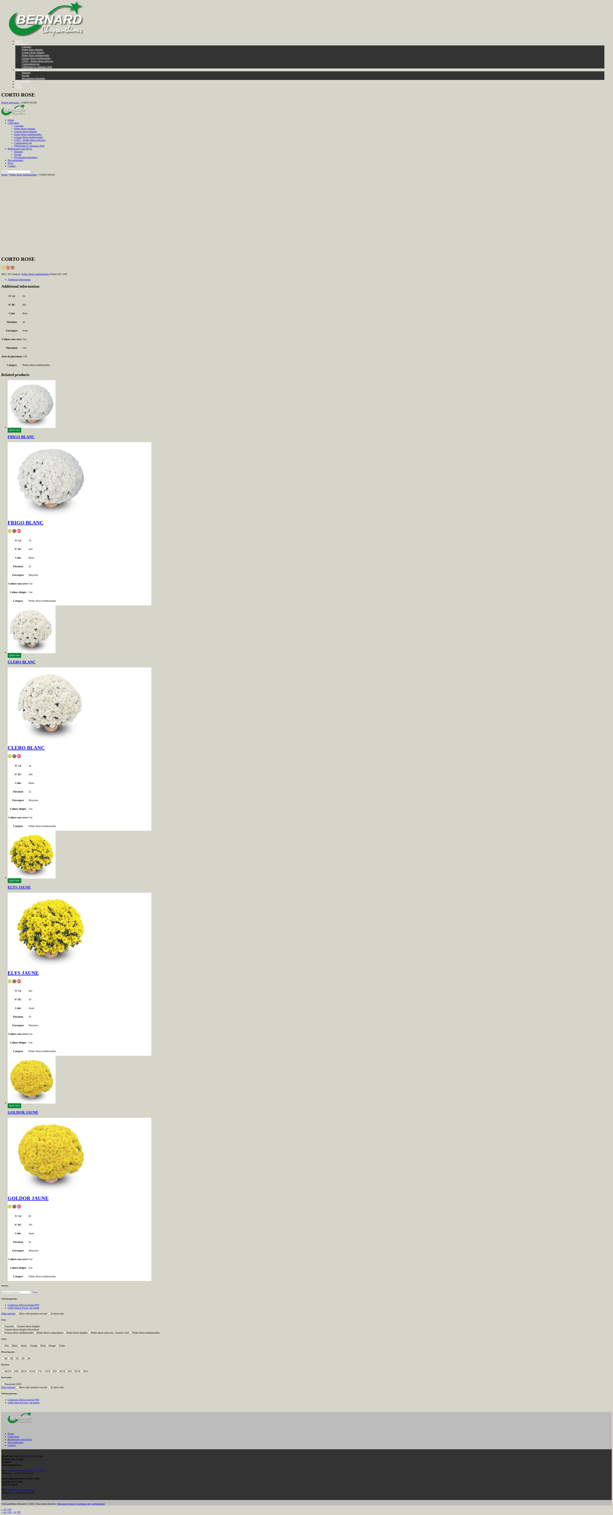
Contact (11, 1445)
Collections (13, 102)
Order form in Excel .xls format (23, 1308)
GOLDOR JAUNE (23, 1112)
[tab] (310, 279)
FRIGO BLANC (21, 437)
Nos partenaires (15, 1442)
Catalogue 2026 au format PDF (23, 1305)
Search (35, 1292)
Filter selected (8, 1313)
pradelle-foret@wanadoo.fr (21, 1490)
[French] (16, 1512)
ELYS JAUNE (19, 887)
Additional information (19, 279)
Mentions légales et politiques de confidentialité (81, 1504)
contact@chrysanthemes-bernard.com (27, 1470)
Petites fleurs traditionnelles (23, 174)
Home (4, 102)
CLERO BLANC (21, 662)
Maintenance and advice (20, 1439)
